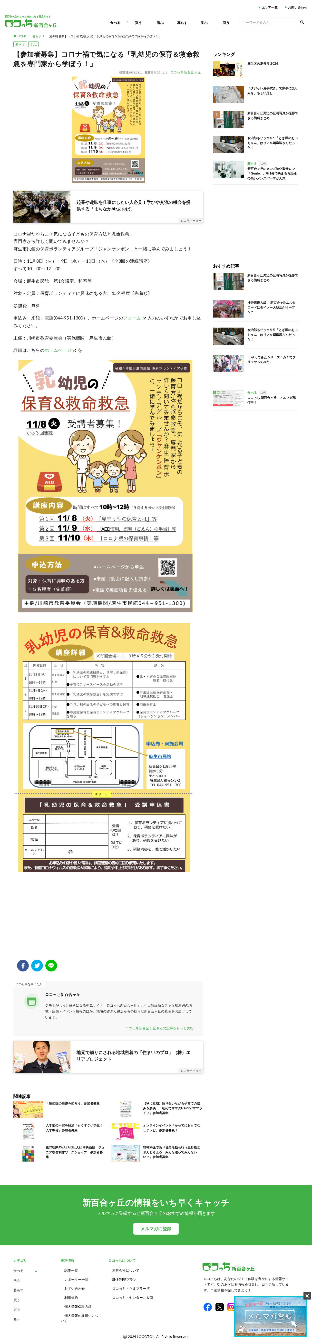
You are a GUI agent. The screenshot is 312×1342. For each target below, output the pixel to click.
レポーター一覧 (76, 1279)
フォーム (132, 317)
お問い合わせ (297, 7)
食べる (115, 23)
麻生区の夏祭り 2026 (262, 63)
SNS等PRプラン (124, 1279)
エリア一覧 (270, 7)
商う (226, 23)
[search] (302, 22)
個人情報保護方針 (78, 1306)
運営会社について (125, 1270)
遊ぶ (160, 23)
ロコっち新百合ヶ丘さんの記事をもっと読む (159, 1028)
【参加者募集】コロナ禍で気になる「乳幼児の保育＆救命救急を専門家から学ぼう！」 (104, 36)
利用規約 (71, 1297)
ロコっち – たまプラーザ (131, 1288)
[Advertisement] (108, 921)
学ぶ (204, 23)
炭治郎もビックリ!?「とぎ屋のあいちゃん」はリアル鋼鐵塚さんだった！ (272, 142)
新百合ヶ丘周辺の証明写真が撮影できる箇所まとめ (272, 115)
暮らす (182, 23)
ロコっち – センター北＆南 (132, 1297)
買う (138, 23)
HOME (22, 36)
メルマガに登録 (156, 1228)
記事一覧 (71, 1270)
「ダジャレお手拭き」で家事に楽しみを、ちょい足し (272, 90)
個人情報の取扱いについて (79, 1318)
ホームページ (58, 350)
